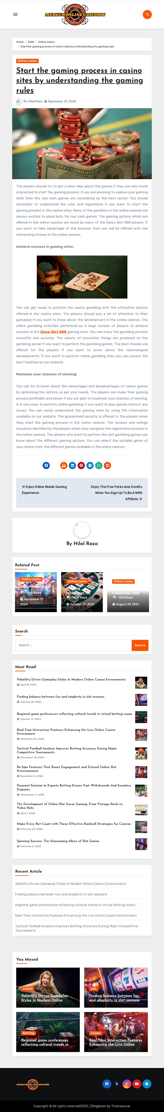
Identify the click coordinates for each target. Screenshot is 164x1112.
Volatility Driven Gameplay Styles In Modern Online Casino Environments (71, 679)
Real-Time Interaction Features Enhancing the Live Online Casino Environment (76, 915)
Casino (28, 988)
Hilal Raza (35, 101)
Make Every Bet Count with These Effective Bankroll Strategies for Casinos (74, 824)
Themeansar (120, 1106)
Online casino (27, 61)
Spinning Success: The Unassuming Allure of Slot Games (58, 841)
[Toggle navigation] (15, 14)
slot (94, 988)
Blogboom (98, 1106)
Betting (28, 1033)
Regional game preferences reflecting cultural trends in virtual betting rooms (74, 714)
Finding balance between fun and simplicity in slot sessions (60, 696)
